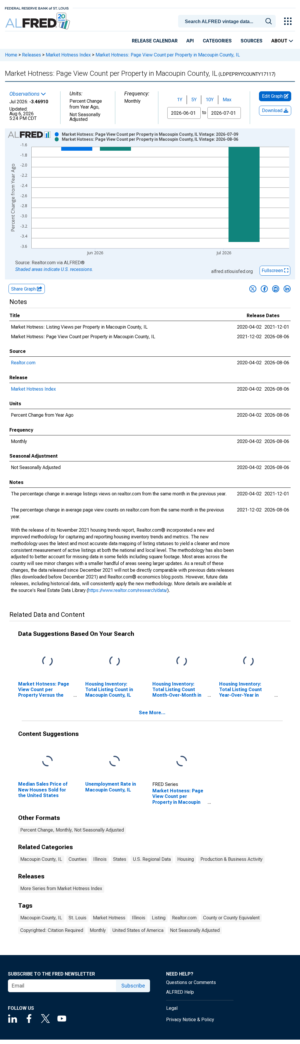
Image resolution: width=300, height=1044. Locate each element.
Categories (217, 41)
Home (11, 55)
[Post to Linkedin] (287, 288)
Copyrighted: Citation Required (51, 930)
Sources (251, 41)
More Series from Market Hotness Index (61, 888)
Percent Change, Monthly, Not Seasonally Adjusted (72, 830)
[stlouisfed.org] (37, 8)
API (190, 41)
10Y (210, 99)
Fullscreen (273, 270)
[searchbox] (228, 21)
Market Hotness (109, 918)
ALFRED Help (180, 992)
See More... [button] (152, 712)
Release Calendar (155, 41)
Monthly (98, 930)
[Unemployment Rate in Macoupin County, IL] (114, 761)
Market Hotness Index (68, 55)
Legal (172, 1008)
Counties (78, 859)
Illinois (100, 859)
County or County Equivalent (231, 918)
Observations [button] (25, 94)
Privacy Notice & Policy (190, 1019)
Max (227, 99)
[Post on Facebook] (264, 288)
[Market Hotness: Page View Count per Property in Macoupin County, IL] (181, 761)
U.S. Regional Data (152, 859)
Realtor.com (23, 362)
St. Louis (77, 918)
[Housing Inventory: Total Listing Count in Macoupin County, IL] (114, 661)
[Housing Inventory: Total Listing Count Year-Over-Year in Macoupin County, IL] (248, 661)
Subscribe (133, 986)
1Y (179, 99)
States (119, 859)
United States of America (137, 930)
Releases (31, 55)
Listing (159, 918)
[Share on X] (252, 288)
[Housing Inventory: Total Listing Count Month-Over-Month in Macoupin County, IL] (181, 661)
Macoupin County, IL (41, 859)
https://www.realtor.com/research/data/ (127, 590)
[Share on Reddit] (275, 288)
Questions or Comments (191, 982)
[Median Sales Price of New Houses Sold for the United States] (47, 761)
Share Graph (24, 289)
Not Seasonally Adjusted (195, 930)
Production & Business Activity (231, 859)
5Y (194, 99)
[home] (38, 21)
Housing (185, 859)
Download (273, 110)
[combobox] (228, 21)
